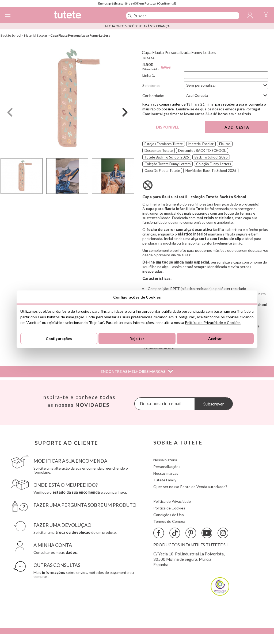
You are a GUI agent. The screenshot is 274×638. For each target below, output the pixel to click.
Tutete (148, 58)
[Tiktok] (174, 533)
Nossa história (165, 460)
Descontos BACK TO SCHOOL (202, 150)
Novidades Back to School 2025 (210, 170)
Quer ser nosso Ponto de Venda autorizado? (190, 487)
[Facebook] (158, 533)
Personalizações (166, 467)
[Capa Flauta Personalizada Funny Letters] (67, 100)
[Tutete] (82, 15)
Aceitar (215, 338)
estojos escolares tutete (163, 144)
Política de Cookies (169, 508)
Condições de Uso (168, 515)
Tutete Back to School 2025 (166, 157)
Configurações (59, 338)
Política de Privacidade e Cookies (213, 322)
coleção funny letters (213, 164)
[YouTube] (206, 533)
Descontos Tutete (158, 150)
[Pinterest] (190, 533)
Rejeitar (137, 338)
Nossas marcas (165, 473)
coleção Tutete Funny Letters (167, 164)
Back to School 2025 (211, 157)
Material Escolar (35, 35)
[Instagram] (223, 533)
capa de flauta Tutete (162, 170)
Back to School (11, 35)
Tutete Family (164, 480)
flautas (224, 144)
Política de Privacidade (172, 501)
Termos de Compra (169, 521)
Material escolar (201, 144)
